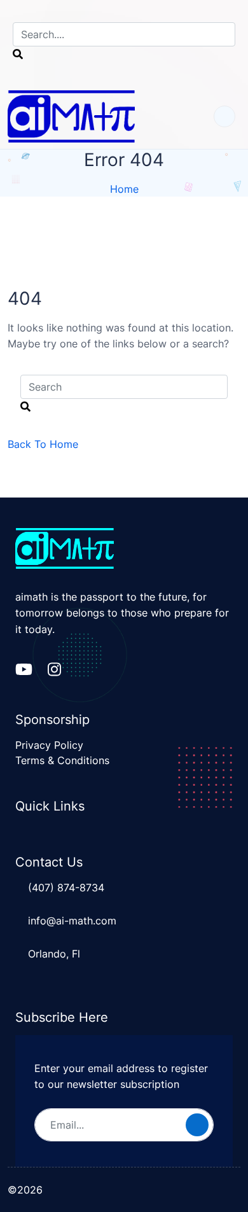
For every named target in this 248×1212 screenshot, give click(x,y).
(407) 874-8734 (66, 887)
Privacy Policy (49, 745)
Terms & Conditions (62, 760)
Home (124, 189)
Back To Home (43, 444)
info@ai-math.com (72, 920)
